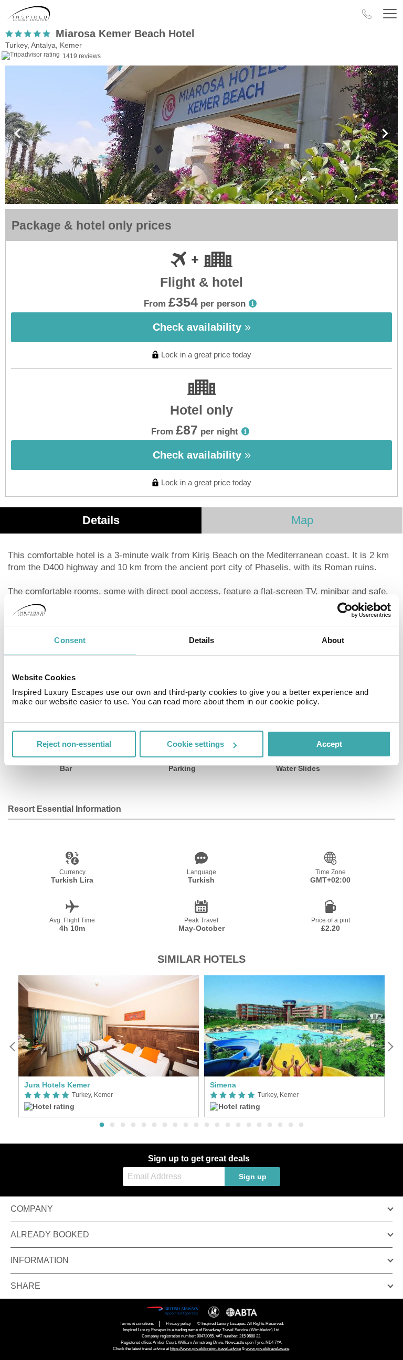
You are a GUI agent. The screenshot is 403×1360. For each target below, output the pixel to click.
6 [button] (154, 1125)
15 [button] (248, 1125)
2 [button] (112, 1125)
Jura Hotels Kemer (57, 1085)
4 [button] (133, 1125)
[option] (109, 1046)
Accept (329, 743)
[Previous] (13, 1046)
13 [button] (227, 1125)
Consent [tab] (70, 640)
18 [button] (280, 1125)
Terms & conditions (137, 1323)
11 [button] (207, 1125)
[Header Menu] (390, 14)
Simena (223, 1085)
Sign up (253, 1176)
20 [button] (301, 1125)
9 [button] (186, 1125)
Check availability (199, 327)
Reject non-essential (74, 743)
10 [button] (196, 1125)
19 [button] (290, 1125)
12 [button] (217, 1125)
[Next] (390, 1046)
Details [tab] (202, 640)
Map (302, 520)
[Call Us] (367, 14)
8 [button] (175, 1125)
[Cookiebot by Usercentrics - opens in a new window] (345, 610)
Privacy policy (178, 1323)
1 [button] (102, 1125)
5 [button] (144, 1125)
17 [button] (269, 1125)
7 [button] (165, 1125)
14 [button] (238, 1125)
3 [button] (123, 1125)
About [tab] (333, 640)
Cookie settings (195, 743)
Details (101, 520)
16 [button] (259, 1125)
